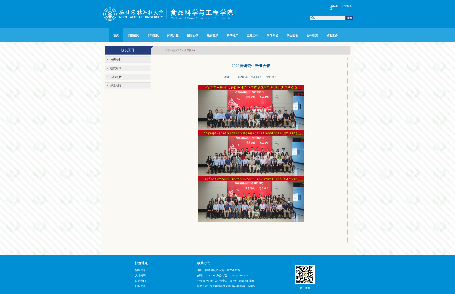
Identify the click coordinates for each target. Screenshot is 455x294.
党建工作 (252, 35)
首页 (116, 35)
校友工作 (332, 35)
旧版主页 (140, 286)
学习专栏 (272, 35)
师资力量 (173, 35)
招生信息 (140, 270)
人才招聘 (140, 275)
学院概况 (133, 35)
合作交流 (312, 35)
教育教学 (212, 35)
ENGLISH (335, 5)
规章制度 (116, 86)
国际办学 (193, 35)
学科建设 (153, 35)
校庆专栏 (116, 59)
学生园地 (292, 35)
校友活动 (116, 68)
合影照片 (189, 50)
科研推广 (232, 35)
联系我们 (140, 280)
